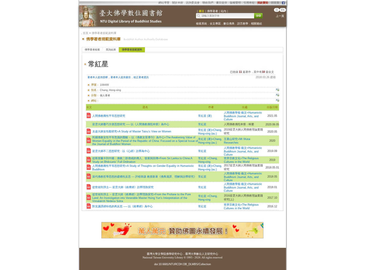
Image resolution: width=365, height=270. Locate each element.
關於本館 (177, 2)
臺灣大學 (152, 253)
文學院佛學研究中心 (170, 253)
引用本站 (249, 2)
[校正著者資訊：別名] (277, 90)
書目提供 (221, 2)
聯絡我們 (207, 2)
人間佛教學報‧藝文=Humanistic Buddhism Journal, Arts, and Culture (243, 116)
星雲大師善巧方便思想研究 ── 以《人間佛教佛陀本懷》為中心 (130, 124)
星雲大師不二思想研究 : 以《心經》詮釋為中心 (121, 151)
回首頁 (275, 2)
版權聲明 (235, 2)
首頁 (85, 33)
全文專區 (215, 23)
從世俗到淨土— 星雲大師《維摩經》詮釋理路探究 (123, 187)
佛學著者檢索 (92, 49)
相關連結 (256, 23)
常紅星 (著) (205, 115)
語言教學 (242, 23)
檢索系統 (201, 23)
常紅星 (202, 124)
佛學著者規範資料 (132, 49)
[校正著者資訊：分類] (277, 95)
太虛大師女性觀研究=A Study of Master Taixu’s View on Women (131, 131)
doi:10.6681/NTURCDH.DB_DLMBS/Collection (182, 264)
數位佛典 (228, 23)
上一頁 (280, 16)
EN (283, 9)
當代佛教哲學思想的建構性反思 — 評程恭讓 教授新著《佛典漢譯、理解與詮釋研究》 (144, 176)
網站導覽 (163, 2)
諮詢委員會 (193, 2)
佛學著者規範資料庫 (104, 33)
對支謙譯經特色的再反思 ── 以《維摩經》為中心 (122, 206)
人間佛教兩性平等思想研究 (108, 115)
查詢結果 (111, 49)
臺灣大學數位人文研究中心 (201, 253)
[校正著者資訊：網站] (277, 100)
